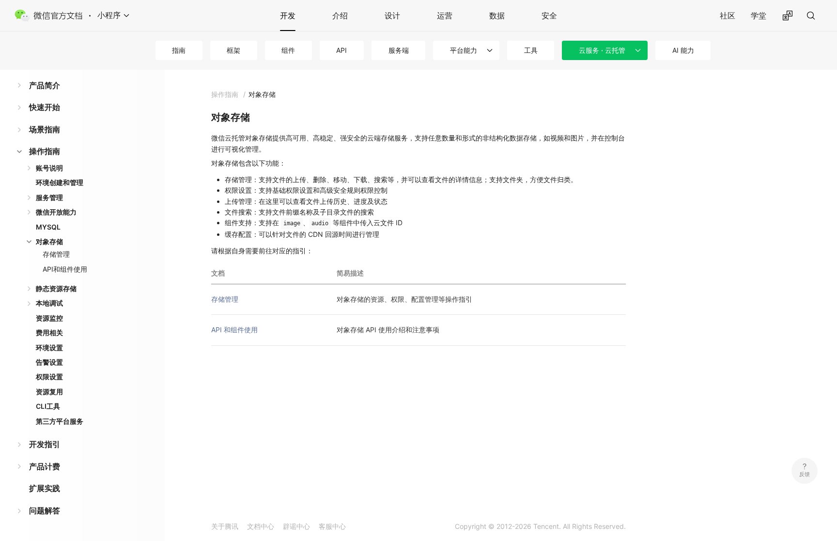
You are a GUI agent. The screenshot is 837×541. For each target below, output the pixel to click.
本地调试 (49, 303)
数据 (497, 15)
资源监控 (49, 318)
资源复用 (49, 391)
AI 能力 (683, 50)
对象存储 (49, 241)
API (341, 50)
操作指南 (44, 151)
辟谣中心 (296, 526)
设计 (392, 15)
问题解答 (44, 510)
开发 (287, 15)
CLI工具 (48, 406)
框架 (233, 50)
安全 (549, 15)
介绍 (340, 15)
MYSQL (48, 227)
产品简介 (44, 85)
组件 (288, 50)
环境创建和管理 (59, 182)
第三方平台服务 (59, 421)
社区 (727, 15)
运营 (444, 15)
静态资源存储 (56, 288)
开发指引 (44, 444)
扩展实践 (44, 488)
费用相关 (49, 332)
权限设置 (49, 376)
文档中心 (260, 526)
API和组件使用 (65, 269)
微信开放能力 (56, 212)
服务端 (398, 50)
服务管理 (49, 197)
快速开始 (44, 107)
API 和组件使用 (234, 329)
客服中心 (332, 526)
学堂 (758, 15)
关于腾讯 (224, 526)
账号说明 (49, 168)
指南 (179, 50)
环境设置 (49, 347)
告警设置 (49, 362)
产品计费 (44, 466)
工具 (531, 50)
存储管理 (56, 254)
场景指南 (44, 129)
